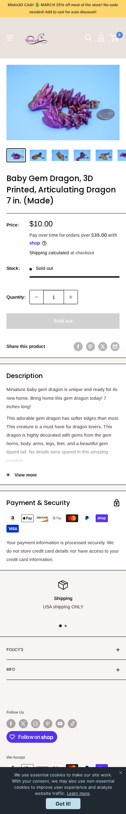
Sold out (63, 321)
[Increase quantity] (71, 297)
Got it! (63, 803)
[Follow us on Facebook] (11, 723)
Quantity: (16, 297)
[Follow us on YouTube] (60, 723)
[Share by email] (115, 346)
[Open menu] (9, 37)
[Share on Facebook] (78, 346)
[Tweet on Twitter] (102, 346)
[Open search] (88, 37)
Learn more (78, 793)
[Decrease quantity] (36, 297)
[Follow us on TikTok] (72, 723)
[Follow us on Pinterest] (47, 723)
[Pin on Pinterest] (90, 346)
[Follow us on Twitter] (23, 723)
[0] (114, 38)
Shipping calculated (49, 252)
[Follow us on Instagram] (35, 723)
